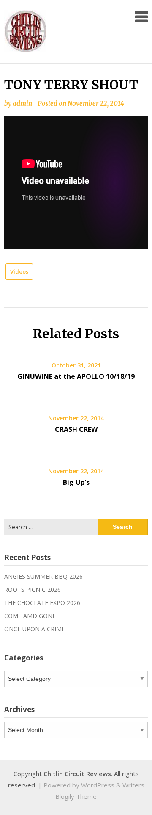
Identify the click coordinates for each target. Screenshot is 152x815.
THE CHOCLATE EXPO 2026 (42, 603)
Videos (19, 271)
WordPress (97, 785)
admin (22, 103)
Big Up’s (76, 482)
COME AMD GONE (30, 616)
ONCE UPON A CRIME (34, 629)
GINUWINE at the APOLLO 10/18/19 (76, 376)
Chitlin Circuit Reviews (77, 773)
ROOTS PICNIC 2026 (32, 590)
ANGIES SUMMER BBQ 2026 (43, 576)
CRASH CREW (76, 429)
